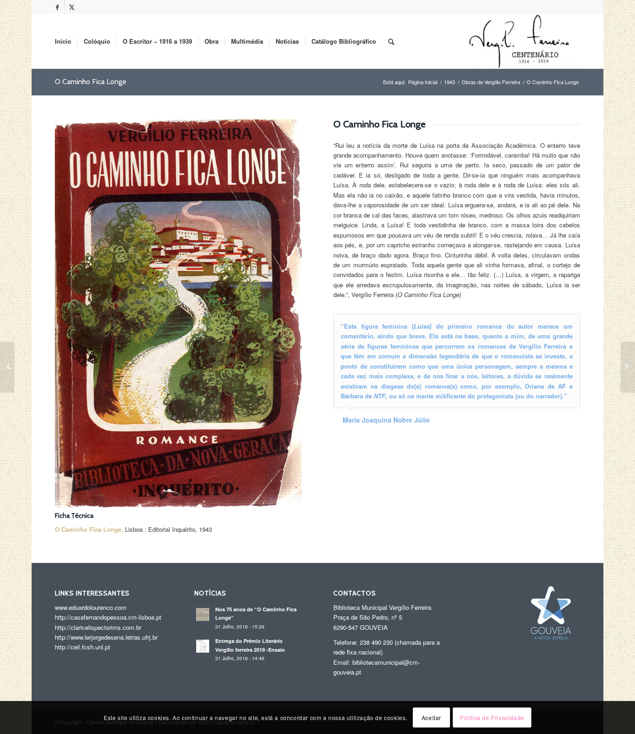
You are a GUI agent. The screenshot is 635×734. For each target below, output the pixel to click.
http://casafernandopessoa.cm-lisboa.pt (108, 617)
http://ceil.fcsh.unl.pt (82, 646)
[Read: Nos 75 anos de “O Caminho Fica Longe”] (202, 614)
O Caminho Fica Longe (90, 81)
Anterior (550, 323)
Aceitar (431, 717)
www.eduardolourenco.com (90, 607)
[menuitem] (63, 41)
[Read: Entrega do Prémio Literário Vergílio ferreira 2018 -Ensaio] (202, 646)
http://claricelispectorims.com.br (98, 627)
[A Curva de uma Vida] (628, 367)
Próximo (571, 323)
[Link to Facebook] (57, 7)
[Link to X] (72, 7)
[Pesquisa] (391, 41)
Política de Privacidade (492, 717)
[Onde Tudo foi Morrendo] (7, 367)
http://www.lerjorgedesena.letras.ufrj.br (106, 637)
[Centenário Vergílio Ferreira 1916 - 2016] (520, 41)
